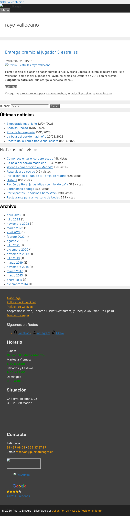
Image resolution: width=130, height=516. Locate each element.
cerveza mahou (56, 93)
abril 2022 (13, 232)
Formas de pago (18, 315)
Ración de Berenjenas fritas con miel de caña (37, 184)
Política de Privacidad (21, 302)
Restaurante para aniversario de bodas (33, 197)
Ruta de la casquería (21, 132)
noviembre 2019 (18, 254)
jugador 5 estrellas (79, 93)
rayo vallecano (102, 93)
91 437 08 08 (16, 447)
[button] (65, 491)
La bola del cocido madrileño (26, 136)
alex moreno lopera (32, 93)
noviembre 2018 (18, 266)
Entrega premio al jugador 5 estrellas (41, 52)
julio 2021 (13, 245)
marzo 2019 (15, 262)
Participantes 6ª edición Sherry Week (32, 193)
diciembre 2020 (17, 249)
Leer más (11, 86)
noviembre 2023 (18, 223)
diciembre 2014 (17, 284)
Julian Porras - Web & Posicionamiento (77, 510)
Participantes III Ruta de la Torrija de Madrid (37, 175)
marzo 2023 (15, 228)
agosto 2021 (15, 241)
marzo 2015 (15, 275)
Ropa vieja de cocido (21, 171)
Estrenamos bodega (20, 188)
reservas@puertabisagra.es (34, 452)
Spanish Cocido (17, 128)
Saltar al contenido (12, 2)
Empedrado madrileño (22, 123)
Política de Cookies (20, 306)
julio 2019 (13, 258)
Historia (12, 180)
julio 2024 (13, 219)
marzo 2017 (15, 271)
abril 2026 (14, 215)
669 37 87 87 (37, 447)
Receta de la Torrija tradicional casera (32, 141)
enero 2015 (14, 280)
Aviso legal (14, 298)
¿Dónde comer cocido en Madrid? (30, 167)
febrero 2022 (16, 236)
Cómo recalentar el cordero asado (30, 158)
